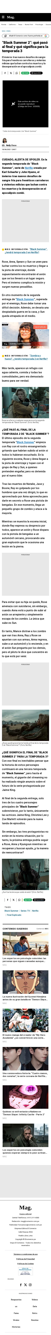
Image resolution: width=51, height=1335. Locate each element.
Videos (35, 1299)
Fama (16, 1313)
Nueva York (29, 24)
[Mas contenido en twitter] (25, 1284)
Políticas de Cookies (25, 1263)
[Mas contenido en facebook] (20, 1284)
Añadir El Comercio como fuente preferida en (25, 36)
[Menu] (4, 17)
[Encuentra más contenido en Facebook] (5, 73)
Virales (16, 1320)
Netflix (35, 911)
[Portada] (25, 1212)
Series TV (25, 911)
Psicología (39, 24)
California (12, 24)
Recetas (34, 1320)
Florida (3, 24)
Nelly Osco (11, 145)
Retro (34, 1313)
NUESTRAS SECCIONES (25, 1293)
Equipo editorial (26, 1214)
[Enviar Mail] (3, 145)
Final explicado (14, 915)
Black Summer (11, 911)
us (16, 1306)
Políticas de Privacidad (25, 1259)
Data (35, 1306)
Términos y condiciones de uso (25, 1254)
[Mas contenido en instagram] (30, 1284)
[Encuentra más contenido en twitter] (11, 73)
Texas (20, 24)
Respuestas (16, 1299)
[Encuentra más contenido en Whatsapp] (17, 73)
